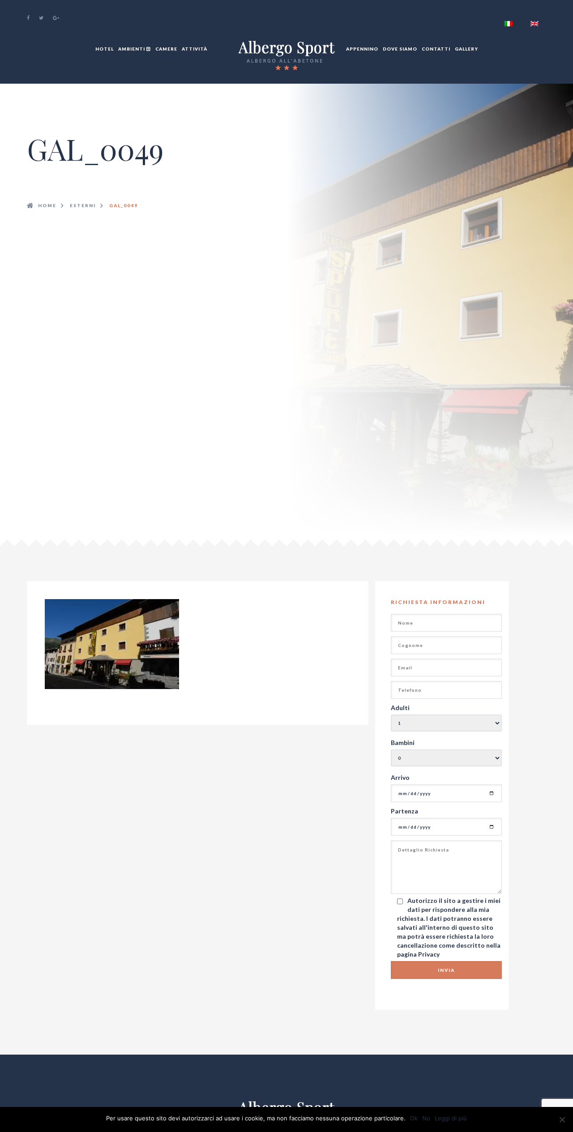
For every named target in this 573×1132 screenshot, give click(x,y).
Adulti (400, 707)
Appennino (362, 48)
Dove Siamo (400, 48)
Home (47, 205)
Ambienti (132, 48)
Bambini (403, 742)
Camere (166, 48)
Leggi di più (451, 1118)
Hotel (104, 48)
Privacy (429, 954)
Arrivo (400, 777)
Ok (414, 1118)
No (426, 1118)
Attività (194, 48)
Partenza (404, 811)
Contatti (436, 48)
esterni (83, 205)
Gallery (466, 48)
